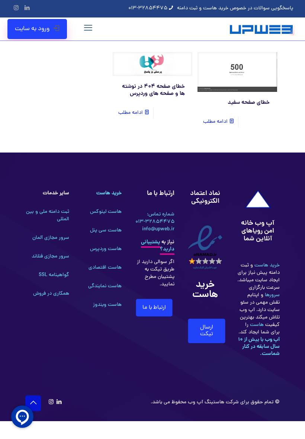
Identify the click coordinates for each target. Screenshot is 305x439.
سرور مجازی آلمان (50, 238)
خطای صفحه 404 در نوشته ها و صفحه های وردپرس (153, 90)
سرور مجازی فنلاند (50, 256)
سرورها (271, 295)
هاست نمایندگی (105, 286)
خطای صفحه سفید (249, 103)
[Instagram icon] (16, 8)
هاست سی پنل (106, 230)
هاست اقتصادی (105, 268)
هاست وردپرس (106, 249)
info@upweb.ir (158, 229)
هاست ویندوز (107, 305)
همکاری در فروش (51, 294)
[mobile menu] (88, 29)
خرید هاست (266, 265)
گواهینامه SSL (54, 275)
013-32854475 (147, 8)
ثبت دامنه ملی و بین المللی (47, 215)
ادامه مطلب (215, 122)
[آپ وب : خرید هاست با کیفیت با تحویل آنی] (262, 29)
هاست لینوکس (106, 212)
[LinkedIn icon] (27, 8)
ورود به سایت (32, 29)
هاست (256, 325)
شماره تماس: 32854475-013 (154, 218)
